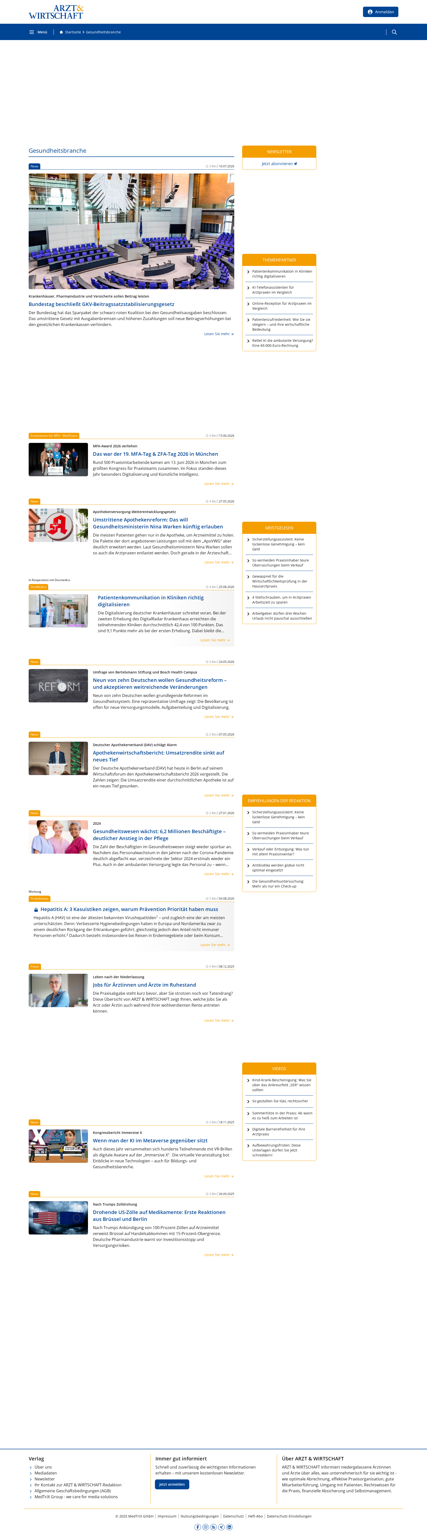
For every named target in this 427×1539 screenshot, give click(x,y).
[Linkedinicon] (229, 1527)
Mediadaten (46, 1473)
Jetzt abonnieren (277, 163)
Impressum (167, 1516)
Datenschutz (233, 1516)
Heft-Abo (255, 1516)
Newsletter (45, 1479)
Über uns (43, 1467)
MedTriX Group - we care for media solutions (76, 1496)
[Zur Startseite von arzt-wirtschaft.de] (56, 12)
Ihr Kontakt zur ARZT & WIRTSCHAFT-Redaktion (78, 1485)
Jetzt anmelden (172, 1484)
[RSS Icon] (213, 1527)
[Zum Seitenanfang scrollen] (418, 1530)
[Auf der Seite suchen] (394, 32)
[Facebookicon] (198, 1527)
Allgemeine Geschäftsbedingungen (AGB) (73, 1491)
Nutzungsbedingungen (200, 1516)
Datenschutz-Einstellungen (289, 1516)
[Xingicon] (221, 1527)
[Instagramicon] (206, 1527)
